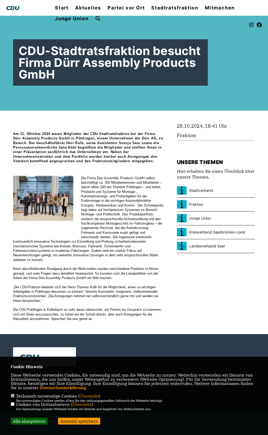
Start (62, 8)
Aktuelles (88, 8)
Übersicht (89, 396)
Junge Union (72, 18)
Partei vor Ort (126, 8)
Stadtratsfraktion (174, 8)
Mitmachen (220, 8)
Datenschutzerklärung (63, 387)
